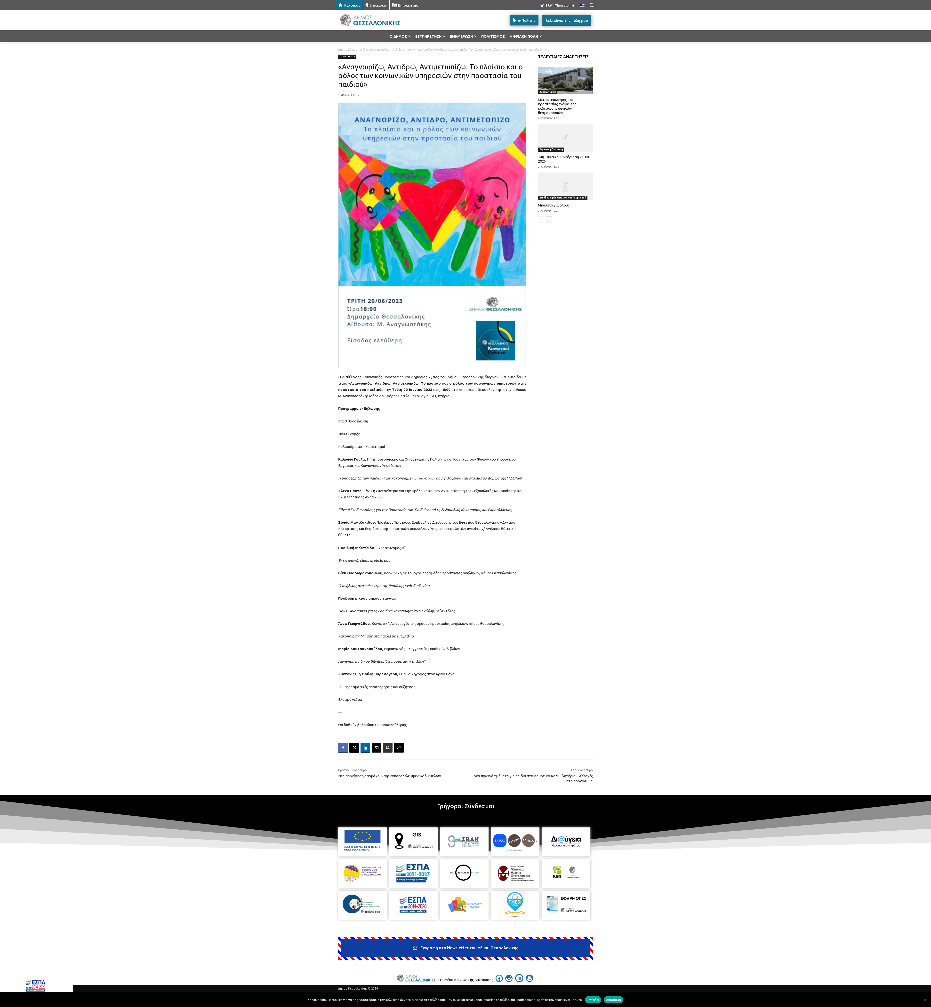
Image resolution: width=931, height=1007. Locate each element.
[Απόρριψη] (925, 999)
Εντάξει (593, 999)
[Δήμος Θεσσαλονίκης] (375, 20)
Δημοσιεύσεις (347, 49)
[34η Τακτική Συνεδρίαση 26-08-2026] (565, 137)
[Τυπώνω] (388, 748)
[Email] (376, 748)
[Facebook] (343, 748)
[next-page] (549, 219)
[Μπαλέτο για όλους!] (565, 186)
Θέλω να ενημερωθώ (374, 49)
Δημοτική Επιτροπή (551, 149)
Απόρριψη (613, 999)
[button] (591, 5)
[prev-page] (541, 219)
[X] (354, 748)
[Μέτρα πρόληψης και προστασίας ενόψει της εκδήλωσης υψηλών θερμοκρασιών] (565, 80)
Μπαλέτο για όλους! (554, 205)
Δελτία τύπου (402, 49)
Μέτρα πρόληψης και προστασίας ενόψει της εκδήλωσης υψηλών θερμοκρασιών (557, 106)
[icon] (499, 980)
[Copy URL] (399, 748)
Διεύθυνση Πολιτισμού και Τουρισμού (562, 197)
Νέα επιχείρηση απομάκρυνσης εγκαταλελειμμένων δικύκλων (389, 776)
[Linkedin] (365, 748)
